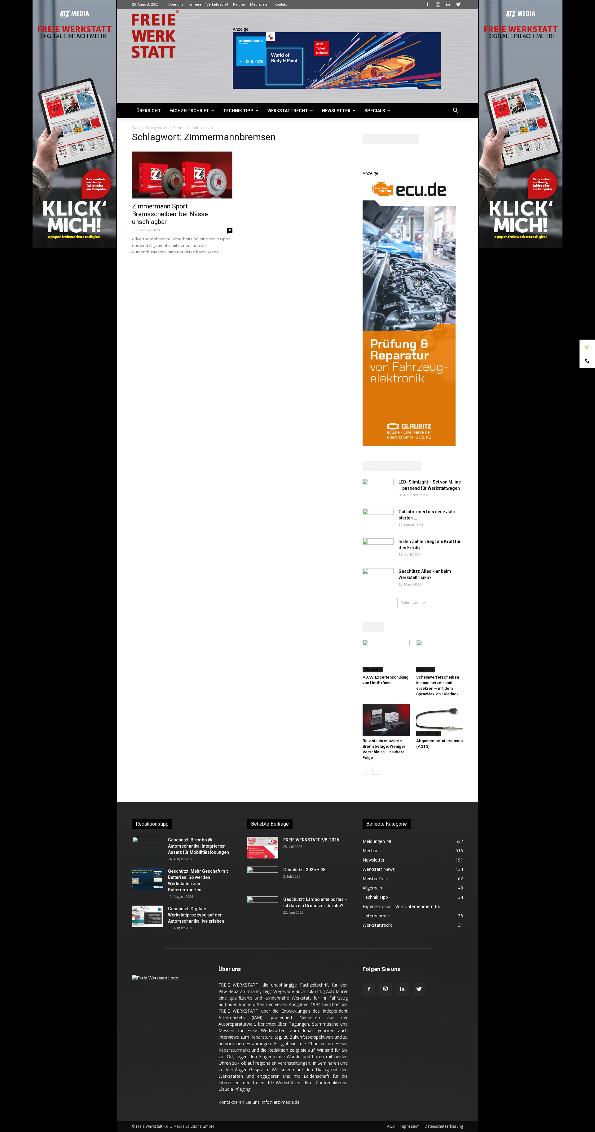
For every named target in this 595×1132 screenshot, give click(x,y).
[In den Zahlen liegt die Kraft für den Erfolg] (378, 549)
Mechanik (141, 196)
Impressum (410, 1126)
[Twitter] (458, 4)
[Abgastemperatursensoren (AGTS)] (439, 720)
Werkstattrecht (287, 110)
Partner (239, 4)
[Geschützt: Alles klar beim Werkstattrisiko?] (378, 579)
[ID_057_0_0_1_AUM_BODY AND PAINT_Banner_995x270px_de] (337, 60)
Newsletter (336, 110)
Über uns (175, 4)
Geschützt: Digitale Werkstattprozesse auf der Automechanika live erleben (196, 915)
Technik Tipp (238, 110)
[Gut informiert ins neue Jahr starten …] (378, 519)
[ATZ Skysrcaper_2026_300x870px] (409, 445)
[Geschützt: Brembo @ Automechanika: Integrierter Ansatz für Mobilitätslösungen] (147, 847)
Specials (374, 110)
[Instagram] (438, 4)
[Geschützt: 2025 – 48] (262, 877)
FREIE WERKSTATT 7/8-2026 (311, 839)
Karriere (194, 4)
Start (136, 127)
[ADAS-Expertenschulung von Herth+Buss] (386, 656)
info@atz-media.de (281, 1102)
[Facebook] (427, 4)
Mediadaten (260, 4)
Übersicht (148, 110)
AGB (391, 1126)
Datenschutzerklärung (444, 1126)
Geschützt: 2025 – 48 (304, 869)
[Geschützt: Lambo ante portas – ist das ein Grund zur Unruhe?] (262, 907)
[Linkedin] (448, 4)
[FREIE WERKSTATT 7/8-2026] (262, 847)
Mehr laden (411, 602)
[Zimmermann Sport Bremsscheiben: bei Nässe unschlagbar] (182, 173)
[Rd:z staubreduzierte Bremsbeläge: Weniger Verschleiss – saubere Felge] (386, 720)
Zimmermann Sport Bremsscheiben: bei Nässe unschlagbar (170, 214)
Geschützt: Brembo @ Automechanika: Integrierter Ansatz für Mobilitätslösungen (198, 846)
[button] (455, 111)
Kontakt (281, 4)
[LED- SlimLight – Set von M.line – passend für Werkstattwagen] (378, 490)
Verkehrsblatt (217, 4)
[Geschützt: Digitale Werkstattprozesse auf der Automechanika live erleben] (147, 916)
